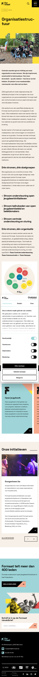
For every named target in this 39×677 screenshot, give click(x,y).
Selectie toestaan (20, 372)
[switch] (34, 344)
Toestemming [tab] (7, 303)
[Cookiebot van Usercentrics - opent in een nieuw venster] (28, 298)
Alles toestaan (19, 366)
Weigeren (19, 378)
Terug (5, 10)
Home (10, 10)
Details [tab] (19, 303)
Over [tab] (32, 303)
